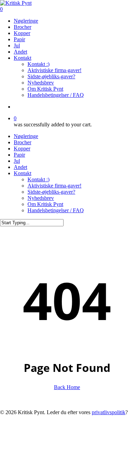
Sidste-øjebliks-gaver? (51, 192)
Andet (20, 167)
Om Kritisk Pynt (45, 204)
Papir (19, 155)
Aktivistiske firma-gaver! (54, 186)
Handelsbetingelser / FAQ (55, 210)
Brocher (22, 142)
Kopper (22, 148)
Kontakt (22, 173)
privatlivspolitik (108, 412)
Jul (17, 161)
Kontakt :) (38, 179)
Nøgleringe (26, 136)
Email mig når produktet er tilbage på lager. (45, 451)
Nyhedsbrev (40, 198)
